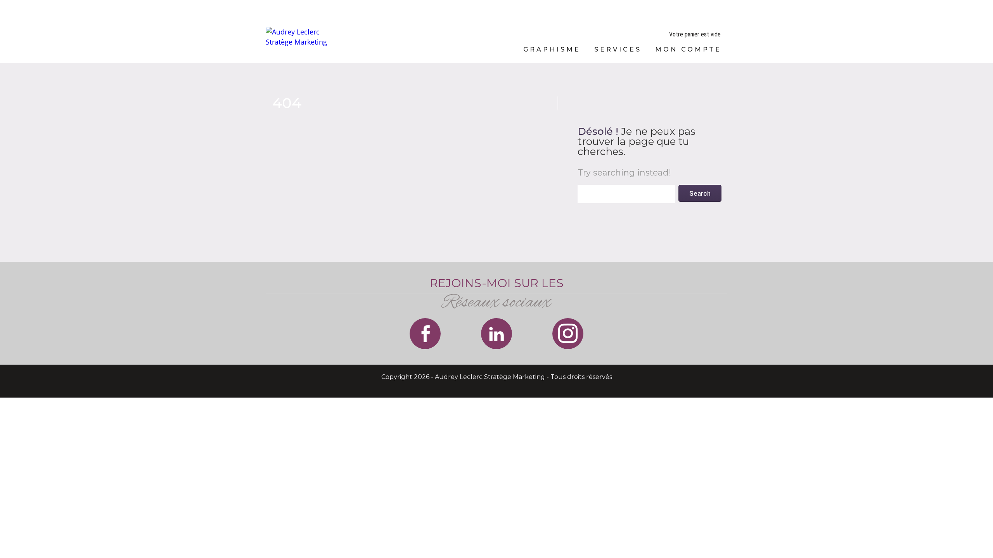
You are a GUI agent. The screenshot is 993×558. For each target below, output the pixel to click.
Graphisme (552, 49)
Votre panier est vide (695, 34)
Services (618, 49)
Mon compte (688, 49)
